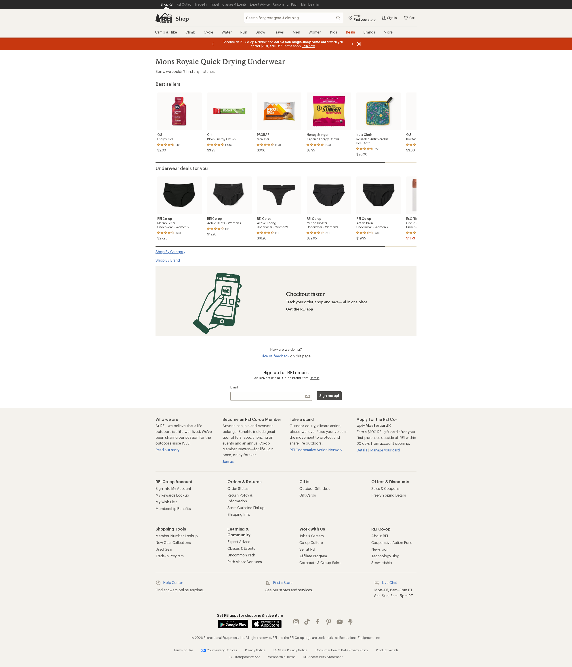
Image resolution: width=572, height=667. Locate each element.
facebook (318, 621)
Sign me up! (329, 395)
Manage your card (385, 450)
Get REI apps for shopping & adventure (250, 615)
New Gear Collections (173, 542)
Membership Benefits (173, 508)
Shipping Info (238, 514)
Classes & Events (241, 548)
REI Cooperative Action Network (316, 450)
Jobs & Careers (311, 536)
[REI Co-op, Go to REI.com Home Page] (163, 18)
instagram (296, 621)
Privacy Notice (255, 650)
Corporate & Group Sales (320, 562)
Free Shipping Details (388, 495)
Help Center (173, 582)
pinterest (328, 621)
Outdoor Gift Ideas (314, 488)
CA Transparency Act (244, 657)
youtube (339, 621)
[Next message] (352, 43)
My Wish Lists (166, 502)
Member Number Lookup (177, 536)
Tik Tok (307, 621)
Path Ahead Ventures (244, 562)
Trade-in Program (169, 556)
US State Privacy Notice (290, 650)
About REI (379, 536)
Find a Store (282, 582)
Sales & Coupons (385, 488)
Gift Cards (307, 495)
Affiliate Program (313, 556)
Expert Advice (238, 541)
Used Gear (164, 549)
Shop (182, 18)
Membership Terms (281, 657)
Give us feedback (275, 356)
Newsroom (380, 549)
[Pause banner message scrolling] (358, 43)
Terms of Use (183, 650)
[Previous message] (213, 43)
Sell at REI (307, 549)
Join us (228, 461)
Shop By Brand (168, 260)
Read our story (167, 450)
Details (315, 378)
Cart (412, 18)
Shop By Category (170, 252)
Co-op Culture (311, 542)
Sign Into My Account (173, 488)
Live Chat (389, 582)
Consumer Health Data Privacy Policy (341, 650)
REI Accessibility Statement (323, 657)
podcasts (350, 621)
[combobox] (293, 18)
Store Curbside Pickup (246, 507)
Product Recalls (387, 650)
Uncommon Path (241, 555)
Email (234, 387)
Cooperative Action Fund (391, 542)
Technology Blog (385, 556)
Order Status (237, 488)
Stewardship (381, 562)
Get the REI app (299, 309)
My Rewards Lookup (172, 495)
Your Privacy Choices (221, 650)
